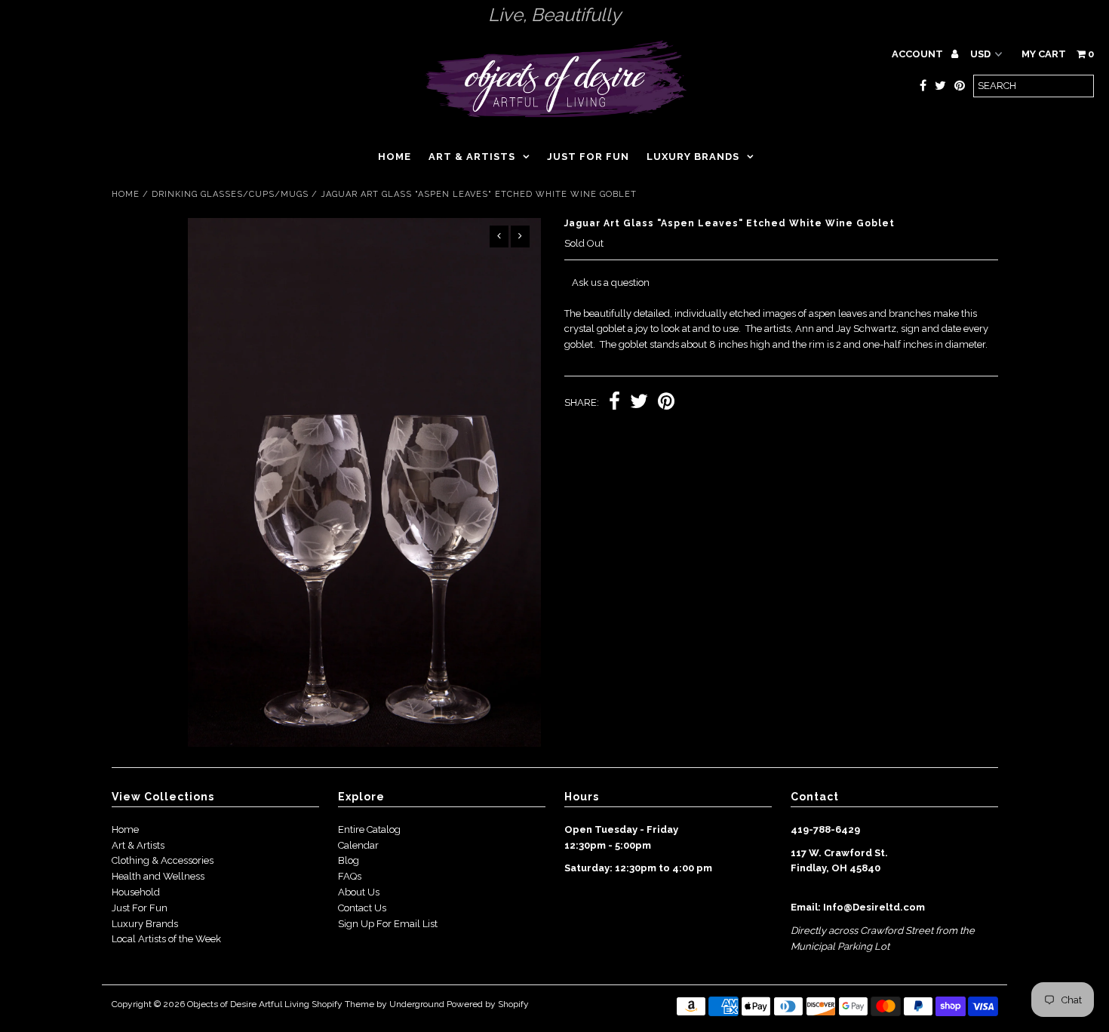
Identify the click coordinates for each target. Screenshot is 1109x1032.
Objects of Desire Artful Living (248, 1004)
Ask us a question (611, 282)
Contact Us (362, 908)
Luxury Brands (693, 156)
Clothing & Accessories (163, 860)
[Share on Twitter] (639, 403)
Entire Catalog (369, 829)
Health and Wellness (158, 876)
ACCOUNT (918, 54)
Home (394, 156)
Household (136, 892)
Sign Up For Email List (388, 923)
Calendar (358, 845)
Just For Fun (139, 908)
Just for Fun (588, 156)
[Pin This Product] (666, 403)
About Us (358, 892)
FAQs (349, 876)
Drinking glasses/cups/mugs (230, 194)
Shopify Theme (343, 1004)
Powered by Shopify (488, 1004)
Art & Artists (472, 156)
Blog (348, 860)
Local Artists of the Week (166, 938)
